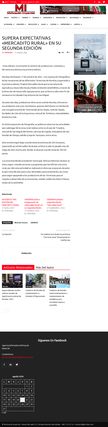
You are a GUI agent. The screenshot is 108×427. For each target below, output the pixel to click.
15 (27, 395)
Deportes (20, 24)
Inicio (6, 17)
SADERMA (34, 222)
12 (14, 395)
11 (9, 395)
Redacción (9, 52)
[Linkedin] (99, 2)
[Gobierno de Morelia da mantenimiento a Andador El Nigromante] (36, 281)
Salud (43, 24)
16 (32, 395)
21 (22, 400)
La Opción (7, 234)
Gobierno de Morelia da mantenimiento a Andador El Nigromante (35, 293)
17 (4, 400)
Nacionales (74, 17)
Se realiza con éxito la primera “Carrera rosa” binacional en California (55, 237)
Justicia (77, 24)
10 (4, 395)
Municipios (47, 17)
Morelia (36, 17)
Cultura (53, 24)
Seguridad (87, 17)
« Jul (4, 412)
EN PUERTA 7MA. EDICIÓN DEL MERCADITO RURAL (10, 202)
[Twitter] (104, 2)
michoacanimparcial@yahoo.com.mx (17, 357)
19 (14, 400)
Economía (8, 24)
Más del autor (45, 267)
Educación (32, 24)
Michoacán (60, 17)
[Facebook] (95, 2)
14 (22, 395)
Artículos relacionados (18, 267)
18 (9, 400)
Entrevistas (65, 24)
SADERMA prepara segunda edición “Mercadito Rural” (55, 202)
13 (18, 395)
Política (14, 17)
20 (18, 400)
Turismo (25, 17)
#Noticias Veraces (21, 222)
